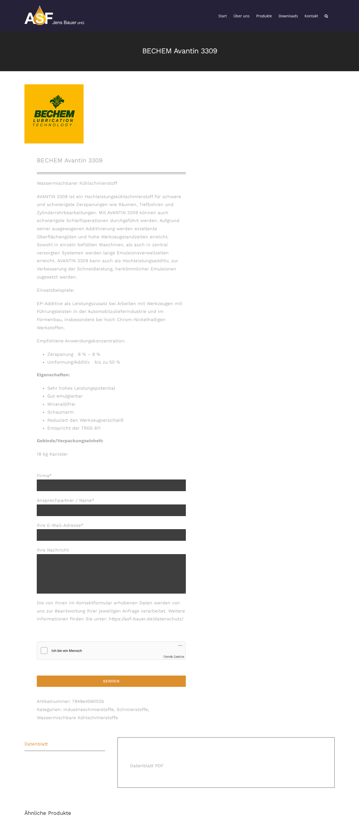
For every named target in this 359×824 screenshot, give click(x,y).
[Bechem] (98, 113)
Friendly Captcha (173, 656)
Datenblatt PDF (146, 765)
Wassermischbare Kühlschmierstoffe (77, 717)
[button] (326, 15)
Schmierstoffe (132, 709)
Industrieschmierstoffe (88, 709)
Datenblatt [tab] (36, 743)
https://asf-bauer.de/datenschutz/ (146, 618)
